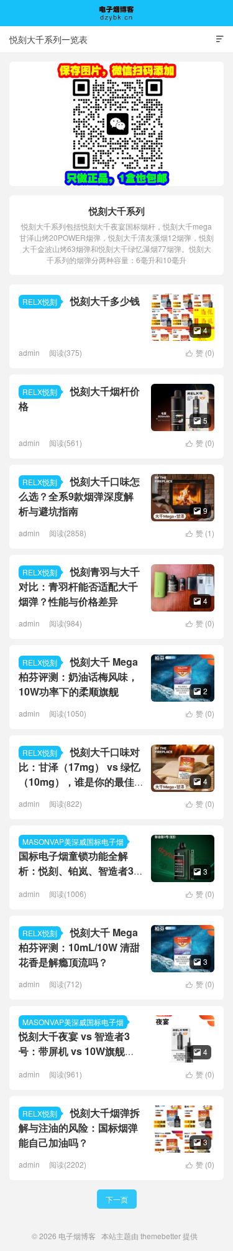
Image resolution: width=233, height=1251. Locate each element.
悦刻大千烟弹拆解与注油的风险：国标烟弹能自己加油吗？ (79, 1127)
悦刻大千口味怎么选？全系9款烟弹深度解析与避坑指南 (79, 496)
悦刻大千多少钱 (105, 301)
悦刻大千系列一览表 (48, 39)
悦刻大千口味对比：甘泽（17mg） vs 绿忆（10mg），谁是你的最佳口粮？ (79, 774)
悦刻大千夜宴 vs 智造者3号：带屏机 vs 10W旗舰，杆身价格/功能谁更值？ (77, 1051)
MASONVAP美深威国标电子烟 (73, 841)
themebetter (160, 1235)
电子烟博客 (117, 13)
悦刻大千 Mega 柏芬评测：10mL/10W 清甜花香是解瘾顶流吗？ (79, 947)
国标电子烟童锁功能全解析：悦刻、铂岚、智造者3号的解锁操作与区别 (76, 871)
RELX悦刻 (39, 301)
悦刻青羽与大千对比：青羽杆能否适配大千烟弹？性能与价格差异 (79, 586)
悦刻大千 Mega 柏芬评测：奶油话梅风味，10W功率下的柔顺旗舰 (78, 676)
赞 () (200, 352)
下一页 (117, 1199)
